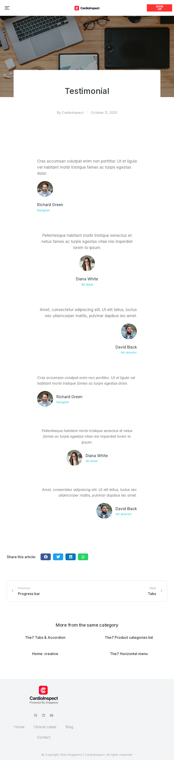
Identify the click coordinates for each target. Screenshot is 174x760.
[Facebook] (35, 715)
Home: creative (45, 653)
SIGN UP (159, 8)
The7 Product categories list (129, 637)
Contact (43, 737)
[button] (7, 8)
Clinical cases (45, 727)
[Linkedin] (43, 715)
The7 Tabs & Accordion (45, 637)
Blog (69, 727)
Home (19, 727)
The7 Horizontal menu (129, 653)
